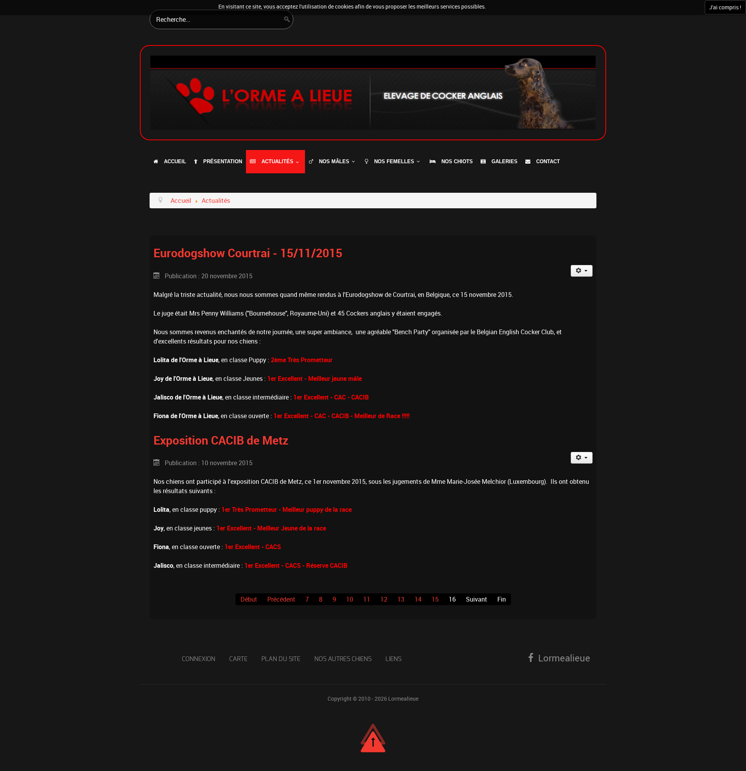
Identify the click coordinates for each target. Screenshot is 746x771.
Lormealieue (403, 698)
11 (366, 599)
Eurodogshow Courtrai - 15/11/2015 (247, 253)
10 (349, 599)
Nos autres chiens (342, 659)
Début (249, 599)
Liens (393, 659)
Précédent (281, 599)
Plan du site (280, 659)
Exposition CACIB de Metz (220, 440)
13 (400, 599)
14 (418, 599)
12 (383, 599)
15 (435, 599)
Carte (238, 659)
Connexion (198, 659)
